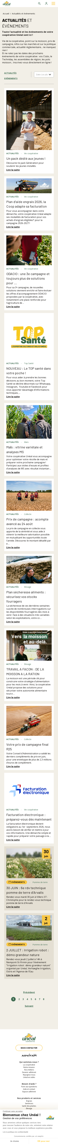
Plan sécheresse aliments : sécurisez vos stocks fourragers (26, 596)
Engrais (29, 1101)
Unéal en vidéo (29, 1077)
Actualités (10, 73)
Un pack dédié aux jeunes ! (25, 158)
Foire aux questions (29, 1086)
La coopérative (29, 1065)
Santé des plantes (29, 1106)
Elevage (29, 1108)
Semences (29, 1103)
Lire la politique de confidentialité (15, 1132)
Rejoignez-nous (29, 1075)
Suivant (29, 1006)
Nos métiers (29, 1070)
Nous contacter (29, 1048)
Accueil (6, 13)
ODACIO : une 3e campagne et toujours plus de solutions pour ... (28, 278)
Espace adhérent (29, 1091)
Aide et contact (29, 1089)
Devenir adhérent (29, 1072)
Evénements (10, 78)
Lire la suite (13, 169)
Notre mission (29, 1067)
